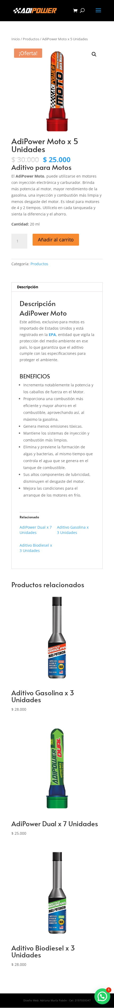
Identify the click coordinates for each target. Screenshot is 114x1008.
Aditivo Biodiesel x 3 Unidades (36, 548)
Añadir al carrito (56, 239)
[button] (94, 54)
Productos (31, 39)
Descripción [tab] (27, 286)
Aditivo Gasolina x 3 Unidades (73, 530)
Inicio (15, 39)
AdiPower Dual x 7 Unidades (36, 530)
